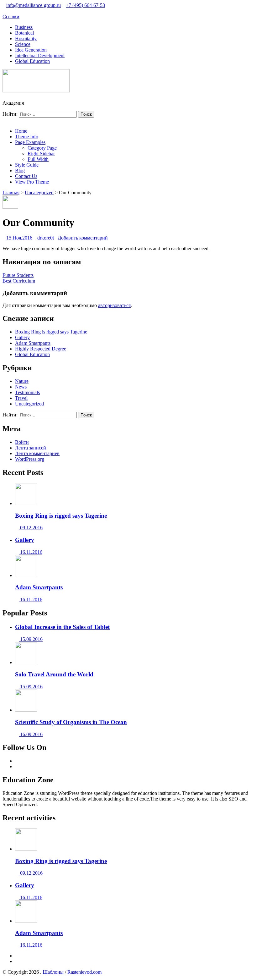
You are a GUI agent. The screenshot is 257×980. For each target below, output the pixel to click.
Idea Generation (31, 49)
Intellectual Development (40, 55)
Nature (22, 381)
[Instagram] (17, 766)
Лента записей (30, 447)
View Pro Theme (32, 181)
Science (22, 44)
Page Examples (30, 142)
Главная (11, 192)
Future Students (18, 275)
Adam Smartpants (32, 343)
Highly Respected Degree (40, 348)
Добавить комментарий (83, 237)
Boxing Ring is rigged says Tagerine (51, 331)
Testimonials (27, 392)
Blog (20, 170)
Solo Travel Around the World (54, 674)
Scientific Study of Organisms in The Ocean (71, 722)
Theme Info (26, 136)
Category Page (42, 148)
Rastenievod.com (84, 972)
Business (24, 27)
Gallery (22, 337)
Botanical (24, 33)
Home (21, 131)
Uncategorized (39, 192)
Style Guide (27, 165)
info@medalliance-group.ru (33, 5)
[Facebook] (17, 760)
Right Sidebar (41, 153)
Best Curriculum (19, 281)
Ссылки (11, 16)
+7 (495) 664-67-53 (85, 5)
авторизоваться (114, 305)
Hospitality (26, 38)
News (21, 386)
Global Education (32, 61)
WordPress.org (29, 459)
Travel (21, 398)
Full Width (38, 159)
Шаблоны (53, 972)
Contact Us (26, 176)
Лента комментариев (37, 453)
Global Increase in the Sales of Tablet (62, 627)
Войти (22, 442)
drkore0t (45, 237)
